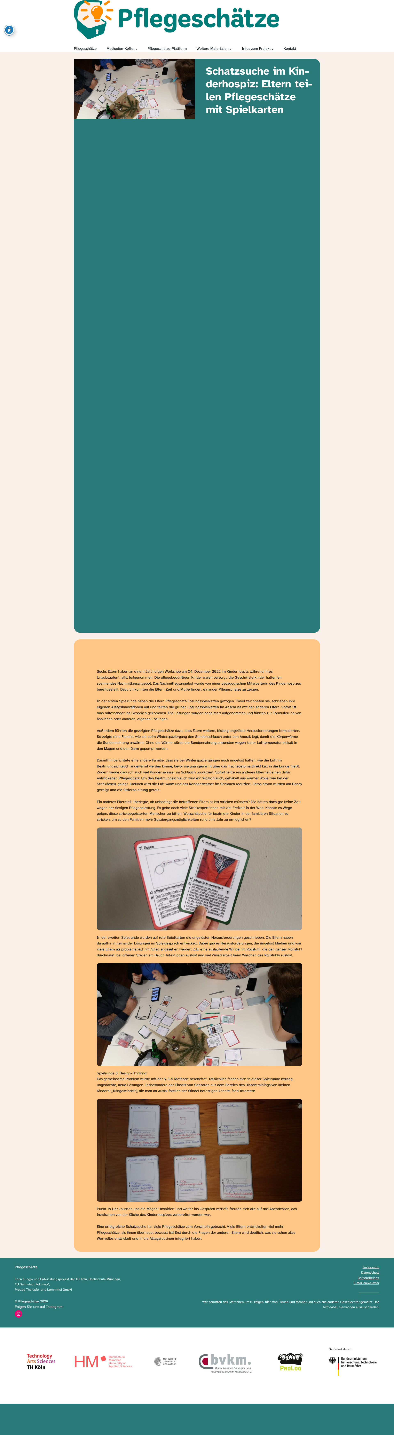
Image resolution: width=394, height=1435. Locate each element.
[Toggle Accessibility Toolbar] (9, 30)
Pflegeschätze (26, 1267)
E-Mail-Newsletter (366, 1283)
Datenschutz (370, 1272)
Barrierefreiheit (368, 1278)
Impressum (371, 1267)
